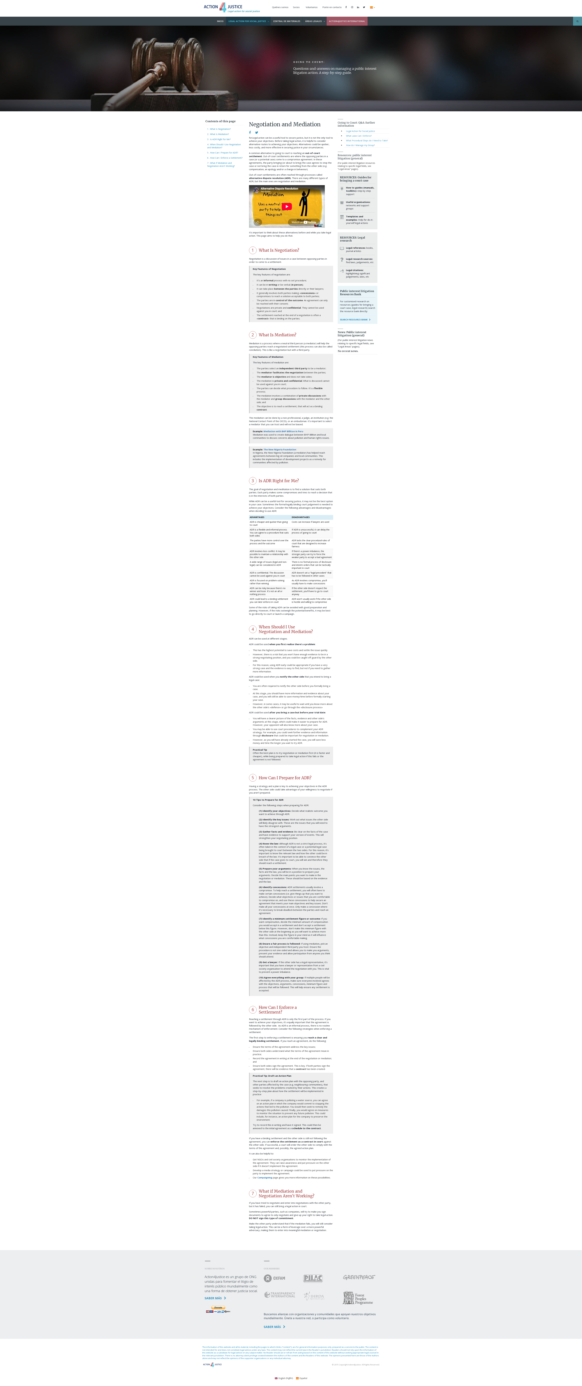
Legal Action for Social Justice (360, 131)
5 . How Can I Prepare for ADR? (222, 152)
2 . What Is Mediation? (218, 134)
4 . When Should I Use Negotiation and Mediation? (224, 146)
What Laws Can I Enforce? (359, 135)
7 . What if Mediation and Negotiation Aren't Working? (221, 164)
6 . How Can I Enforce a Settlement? (224, 157)
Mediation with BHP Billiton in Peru (283, 431)
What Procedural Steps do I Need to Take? (367, 140)
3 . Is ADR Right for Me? (219, 139)
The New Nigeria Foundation (280, 449)
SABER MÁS (213, 1298)
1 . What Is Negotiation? (219, 129)
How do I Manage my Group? (360, 145)
